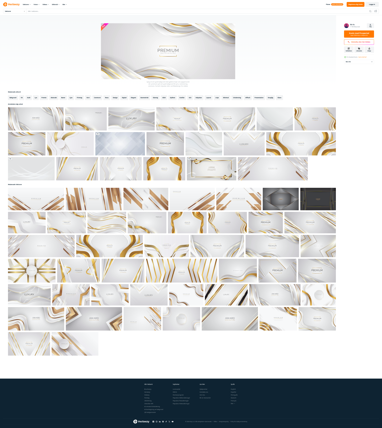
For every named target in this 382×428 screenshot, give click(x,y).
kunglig (270, 98)
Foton (36, 4)
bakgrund (13, 98)
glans (279, 98)
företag (79, 98)
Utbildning (148, 401)
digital (124, 98)
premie (43, 98)
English (233, 389)
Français (233, 401)
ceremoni (97, 98)
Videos (45, 4)
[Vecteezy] (11, 4)
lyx (36, 98)
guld (28, 98)
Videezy (146, 395)
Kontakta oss (204, 392)
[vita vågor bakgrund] (275, 118)
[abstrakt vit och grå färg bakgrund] (204, 143)
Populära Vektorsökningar (181, 398)
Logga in (372, 4)
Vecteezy (147, 392)
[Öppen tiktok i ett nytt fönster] (166, 421)
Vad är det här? (362, 57)
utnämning (237, 98)
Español (233, 392)
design (115, 98)
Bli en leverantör (205, 398)
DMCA (175, 392)
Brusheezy (147, 389)
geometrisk (144, 98)
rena (106, 98)
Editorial (55, 4)
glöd (164, 98)
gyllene (172, 98)
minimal (226, 98)
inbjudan (199, 98)
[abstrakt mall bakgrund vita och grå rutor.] (120, 143)
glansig (155, 98)
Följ (370, 27)
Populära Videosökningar (181, 404)
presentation (259, 98)
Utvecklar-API (148, 404)
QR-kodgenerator (150, 412)
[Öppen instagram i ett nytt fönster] (156, 421)
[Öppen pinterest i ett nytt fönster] (163, 421)
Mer (64, 4)
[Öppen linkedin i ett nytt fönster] (160, 421)
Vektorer (26, 4)
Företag (146, 398)
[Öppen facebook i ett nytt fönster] (153, 421)
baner (63, 98)
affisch (247, 98)
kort (88, 98)
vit (22, 98)
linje (217, 98)
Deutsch (233, 398)
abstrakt (54, 98)
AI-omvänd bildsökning (152, 406)
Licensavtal (176, 389)
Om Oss (202, 395)
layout (208, 98)
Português (234, 395)
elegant (133, 98)
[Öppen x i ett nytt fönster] (169, 421)
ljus (71, 98)
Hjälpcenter (203, 389)
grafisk (181, 98)
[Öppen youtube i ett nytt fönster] (172, 421)
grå (190, 98)
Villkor (215, 421)
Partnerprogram (178, 395)
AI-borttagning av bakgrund (153, 409)
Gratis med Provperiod (359, 34)
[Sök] (370, 11)
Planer (328, 4)
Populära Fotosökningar (181, 401)
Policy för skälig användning (238, 421)
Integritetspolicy (224, 421)
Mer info (348, 62)
